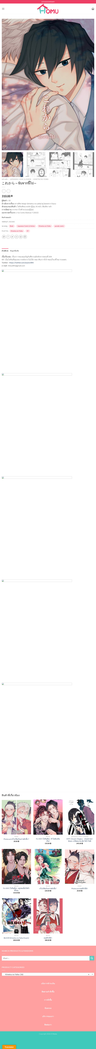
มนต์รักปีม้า (48, 938)
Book (11, 226)
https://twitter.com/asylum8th (21, 262)
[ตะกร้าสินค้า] (93, 8)
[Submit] (92, 958)
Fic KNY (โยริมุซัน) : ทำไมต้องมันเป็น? (48, 840)
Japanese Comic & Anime (20, 179)
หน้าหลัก (5, 179)
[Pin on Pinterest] (21, 237)
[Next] (89, 84)
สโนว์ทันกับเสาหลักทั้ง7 (47, 888)
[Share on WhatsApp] (4, 237)
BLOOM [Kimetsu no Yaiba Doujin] (16, 938)
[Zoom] (5, 147)
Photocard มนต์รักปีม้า (79, 888)
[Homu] (48, 9)
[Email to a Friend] (16, 237)
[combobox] (48, 974)
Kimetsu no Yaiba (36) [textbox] (46, 974)
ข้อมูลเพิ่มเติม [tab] (14, 251)
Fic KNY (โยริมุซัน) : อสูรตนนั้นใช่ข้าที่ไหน (16, 889)
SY (28, 231)
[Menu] (3, 9)
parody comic (59, 226)
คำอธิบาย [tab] (5, 251)
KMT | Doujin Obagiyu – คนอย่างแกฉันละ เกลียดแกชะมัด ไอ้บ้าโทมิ (79, 840)
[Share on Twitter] (12, 237)
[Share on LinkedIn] (25, 237)
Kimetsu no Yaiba (40, 179)
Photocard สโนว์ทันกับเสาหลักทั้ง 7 (16, 839)
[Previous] (6, 84)
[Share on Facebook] (8, 237)
